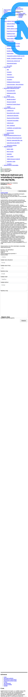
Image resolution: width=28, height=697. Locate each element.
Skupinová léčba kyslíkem (13, 118)
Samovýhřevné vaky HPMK (13, 142)
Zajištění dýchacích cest (9, 108)
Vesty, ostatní (10, 156)
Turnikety (9, 164)
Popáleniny (6, 134)
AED (8, 69)
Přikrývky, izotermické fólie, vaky (14, 140)
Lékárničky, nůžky (11, 161)
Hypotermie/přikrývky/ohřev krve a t (12, 135)
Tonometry (9, 79)
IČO (2, 268)
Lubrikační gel (10, 110)
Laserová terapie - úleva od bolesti (15, 84)
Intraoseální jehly (11, 90)
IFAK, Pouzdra (10, 151)
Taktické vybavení (8, 146)
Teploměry (9, 74)
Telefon (3, 279)
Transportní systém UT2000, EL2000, (16, 56)
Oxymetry (9, 72)
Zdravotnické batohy (12, 63)
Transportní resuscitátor (13, 120)
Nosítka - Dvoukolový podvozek (14, 58)
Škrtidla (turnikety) (11, 99)
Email (3, 273)
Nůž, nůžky (9, 66)
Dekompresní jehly (11, 93)
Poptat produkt (4, 192)
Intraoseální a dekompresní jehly (11, 88)
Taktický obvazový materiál (13, 159)
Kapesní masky (10, 133)
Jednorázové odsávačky (13, 115)
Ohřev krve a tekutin (12, 145)
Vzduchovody (10, 123)
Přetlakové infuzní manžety (13, 82)
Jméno (3, 257)
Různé (8, 95)
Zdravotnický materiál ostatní (14, 87)
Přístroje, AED (7, 67)
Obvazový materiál (11, 102)
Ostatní (8, 106)
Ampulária (9, 154)
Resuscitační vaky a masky (13, 113)
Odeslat (23, 320)
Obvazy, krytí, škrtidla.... (9, 97)
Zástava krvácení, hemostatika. (11, 165)
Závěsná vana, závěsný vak (13, 61)
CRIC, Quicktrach (11, 125)
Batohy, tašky (10, 149)
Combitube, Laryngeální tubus (14, 128)
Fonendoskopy (10, 77)
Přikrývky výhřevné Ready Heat (14, 138)
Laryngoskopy (10, 130)
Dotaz (3, 285)
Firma (3, 262)
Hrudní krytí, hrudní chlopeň (13, 104)
